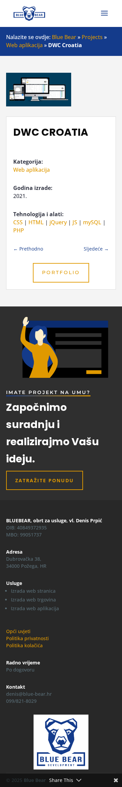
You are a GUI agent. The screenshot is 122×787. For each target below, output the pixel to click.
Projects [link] (92, 37)
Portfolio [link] (61, 272)
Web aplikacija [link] (24, 45)
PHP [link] (18, 230)
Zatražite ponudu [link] (44, 480)
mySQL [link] (92, 222)
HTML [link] (36, 222)
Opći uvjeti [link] (18, 631)
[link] (29, 13)
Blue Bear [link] (64, 37)
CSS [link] (18, 222)
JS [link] (75, 222)
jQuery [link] (58, 222)
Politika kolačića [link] (24, 645)
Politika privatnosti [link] (27, 638)
